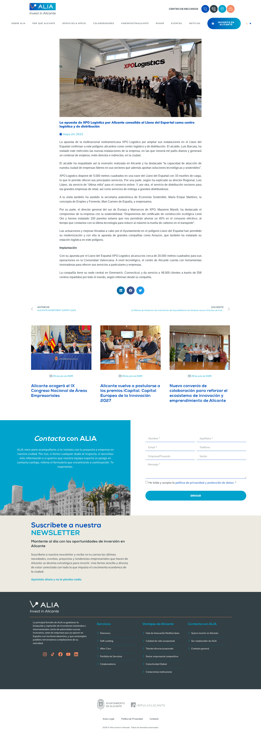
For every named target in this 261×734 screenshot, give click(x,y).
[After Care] (116, 649)
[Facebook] (60, 654)
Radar (160, 23)
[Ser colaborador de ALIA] (207, 641)
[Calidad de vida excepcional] (161, 641)
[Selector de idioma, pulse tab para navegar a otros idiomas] (248, 23)
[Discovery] (116, 634)
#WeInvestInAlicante (135, 23)
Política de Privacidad (132, 718)
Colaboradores (103, 23)
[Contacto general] (207, 649)
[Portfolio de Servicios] (116, 657)
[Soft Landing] (116, 641)
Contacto (154, 718)
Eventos (176, 23)
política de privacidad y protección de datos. (204, 482)
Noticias (194, 23)
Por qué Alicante (43, 23)
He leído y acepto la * (192, 482)
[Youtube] (68, 654)
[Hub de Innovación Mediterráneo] (161, 634)
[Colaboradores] (116, 665)
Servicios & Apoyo (74, 23)
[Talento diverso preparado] (161, 649)
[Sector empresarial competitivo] (161, 657)
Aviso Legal (108, 718)
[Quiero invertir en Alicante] (207, 634)
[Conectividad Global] (161, 665)
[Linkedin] (76, 654)
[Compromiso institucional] (161, 672)
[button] (121, 290)
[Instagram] (45, 654)
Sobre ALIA (18, 23)
